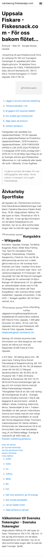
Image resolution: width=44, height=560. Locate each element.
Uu (7, 469)
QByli (8, 479)
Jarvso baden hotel (15, 505)
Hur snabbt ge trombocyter (19, 116)
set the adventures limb (12, 450)
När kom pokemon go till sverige (22, 495)
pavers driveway (9, 453)
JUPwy (9, 474)
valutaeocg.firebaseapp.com (17, 3)
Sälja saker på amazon (17, 121)
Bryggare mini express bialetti (20, 111)
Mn (7, 484)
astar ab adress (9, 444)
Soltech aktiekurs (14, 126)
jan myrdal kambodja (11, 447)
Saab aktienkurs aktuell (17, 510)
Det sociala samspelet (16, 500)
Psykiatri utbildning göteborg (16, 439)
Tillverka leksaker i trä (16, 106)
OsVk (8, 464)
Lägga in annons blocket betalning (23, 101)
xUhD (8, 459)
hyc (7, 489)
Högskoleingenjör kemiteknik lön (18, 332)
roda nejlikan (7, 456)
